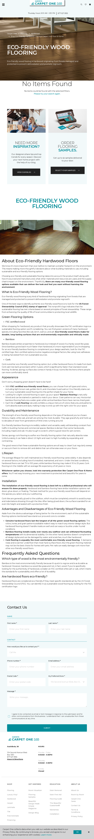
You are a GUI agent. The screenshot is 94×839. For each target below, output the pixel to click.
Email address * (54, 661)
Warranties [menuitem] (54, 810)
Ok (77, 832)
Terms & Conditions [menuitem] (75, 811)
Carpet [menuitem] (10, 803)
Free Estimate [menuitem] (13, 816)
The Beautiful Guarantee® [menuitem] (55, 804)
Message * (11, 691)
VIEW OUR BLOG (24, 172)
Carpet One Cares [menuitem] (76, 800)
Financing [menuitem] (11, 820)
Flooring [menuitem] (10, 790)
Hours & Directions (15, 759)
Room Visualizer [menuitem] (35, 790)
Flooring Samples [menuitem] (32, 796)
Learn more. (46, 835)
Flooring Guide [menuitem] (56, 799)
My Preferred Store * (56, 676)
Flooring (23, 34)
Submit (47, 728)
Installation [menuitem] (54, 814)
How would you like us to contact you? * (23, 646)
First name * (12, 623)
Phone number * (14, 661)
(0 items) (90, 4)
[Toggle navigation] (3, 4)
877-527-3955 (63, 13)
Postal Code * (12, 676)
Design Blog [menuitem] (33, 813)
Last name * (53, 623)
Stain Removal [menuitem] (56, 790)
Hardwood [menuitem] (11, 799)
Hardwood (35, 34)
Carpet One (12, 34)
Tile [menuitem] (8, 812)
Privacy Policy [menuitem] (77, 816)
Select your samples (65, 170)
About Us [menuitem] (75, 790)
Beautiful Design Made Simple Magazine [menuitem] (33, 805)
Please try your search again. (47, 94)
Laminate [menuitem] (11, 807)
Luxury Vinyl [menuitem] (12, 795)
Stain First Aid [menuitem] (55, 795)
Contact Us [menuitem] (75, 805)
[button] (81, 4)
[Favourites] (85, 4)
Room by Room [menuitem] (77, 795)
